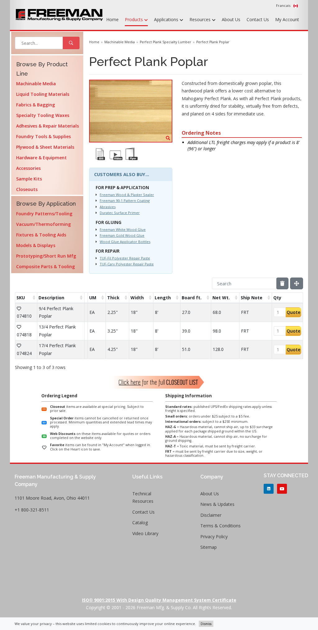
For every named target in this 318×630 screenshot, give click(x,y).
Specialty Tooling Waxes (42, 115)
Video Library (145, 533)
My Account (287, 19)
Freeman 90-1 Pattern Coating (125, 200)
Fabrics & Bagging (35, 105)
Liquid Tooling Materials (42, 94)
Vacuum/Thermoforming (43, 224)
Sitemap (208, 547)
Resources (200, 19)
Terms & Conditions (220, 526)
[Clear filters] (282, 283)
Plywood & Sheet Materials (45, 147)
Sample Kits (29, 179)
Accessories (28, 168)
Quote (293, 312)
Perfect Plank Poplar (212, 42)
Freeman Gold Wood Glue (122, 235)
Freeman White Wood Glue (123, 229)
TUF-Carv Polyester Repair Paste (127, 264)
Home (112, 19)
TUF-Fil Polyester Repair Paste (125, 258)
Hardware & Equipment (41, 158)
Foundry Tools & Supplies (43, 136)
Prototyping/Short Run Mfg (46, 256)
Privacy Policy (214, 536)
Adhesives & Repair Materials (47, 126)
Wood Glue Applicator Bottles (125, 241)
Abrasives (108, 206)
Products (134, 19)
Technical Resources (142, 497)
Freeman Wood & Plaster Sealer (127, 194)
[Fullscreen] (296, 283)
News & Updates (217, 504)
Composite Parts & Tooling (45, 266)
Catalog (140, 522)
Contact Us (258, 19)
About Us (231, 19)
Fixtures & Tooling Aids (41, 235)
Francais (284, 5)
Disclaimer (210, 515)
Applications (166, 19)
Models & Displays (35, 245)
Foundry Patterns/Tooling (44, 214)
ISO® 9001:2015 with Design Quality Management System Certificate (159, 600)
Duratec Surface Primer (120, 212)
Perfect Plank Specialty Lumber (165, 42)
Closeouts (27, 189)
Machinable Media (36, 83)
